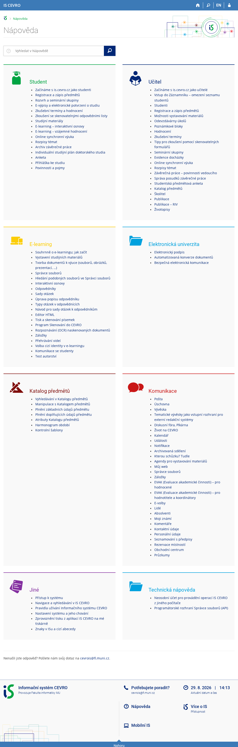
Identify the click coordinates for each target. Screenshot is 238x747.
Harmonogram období (52, 425)
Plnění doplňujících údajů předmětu (63, 414)
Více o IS (199, 706)
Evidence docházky (169, 157)
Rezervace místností (169, 544)
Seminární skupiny (168, 152)
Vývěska (160, 409)
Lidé (157, 508)
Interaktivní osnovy (50, 283)
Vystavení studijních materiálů (59, 257)
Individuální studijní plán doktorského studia (70, 152)
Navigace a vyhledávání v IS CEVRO (62, 603)
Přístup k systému (49, 598)
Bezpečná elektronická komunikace (181, 262)
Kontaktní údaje (166, 529)
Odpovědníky (45, 288)
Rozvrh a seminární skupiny (57, 100)
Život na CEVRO (166, 430)
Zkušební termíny (168, 136)
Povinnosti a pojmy (50, 168)
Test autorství (45, 356)
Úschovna (161, 404)
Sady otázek (44, 294)
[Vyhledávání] (208, 5)
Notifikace (162, 445)
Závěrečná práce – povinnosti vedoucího (185, 173)
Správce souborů (48, 273)
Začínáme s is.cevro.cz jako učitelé (181, 90)
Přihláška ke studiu (50, 163)
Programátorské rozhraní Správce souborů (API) (191, 608)
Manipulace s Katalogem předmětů (62, 404)
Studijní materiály (49, 121)
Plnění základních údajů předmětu (62, 409)
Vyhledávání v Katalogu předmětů (61, 399)
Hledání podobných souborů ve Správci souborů (72, 278)
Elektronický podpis (169, 252)
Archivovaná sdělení (170, 451)
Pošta (158, 399)
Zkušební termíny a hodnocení (59, 110)
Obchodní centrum (169, 549)
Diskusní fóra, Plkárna (171, 425)
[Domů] (198, 5)
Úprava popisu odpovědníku (57, 299)
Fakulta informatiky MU (45, 693)
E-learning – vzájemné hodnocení (61, 131)
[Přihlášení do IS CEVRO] (229, 5)
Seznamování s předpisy (173, 539)
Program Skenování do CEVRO (58, 325)
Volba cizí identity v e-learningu (59, 346)
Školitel (159, 194)
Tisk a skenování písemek (55, 320)
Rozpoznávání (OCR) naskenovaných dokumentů (72, 330)
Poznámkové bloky (168, 126)
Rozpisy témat (46, 142)
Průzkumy (162, 555)
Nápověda (20, 18)
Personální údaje (167, 534)
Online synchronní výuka (54, 136)
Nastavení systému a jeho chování (61, 613)
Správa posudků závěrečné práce (180, 178)
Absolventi (162, 513)
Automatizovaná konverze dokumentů (183, 257)
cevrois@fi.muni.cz (94, 658)
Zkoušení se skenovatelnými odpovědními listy (71, 116)
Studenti (161, 105)
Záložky (41, 335)
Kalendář (161, 435)
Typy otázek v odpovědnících (57, 304)
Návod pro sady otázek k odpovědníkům (66, 309)
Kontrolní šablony (49, 430)
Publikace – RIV (166, 204)
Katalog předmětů (168, 188)
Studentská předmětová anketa (178, 183)
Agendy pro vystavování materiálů (180, 461)
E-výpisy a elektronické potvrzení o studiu (67, 105)
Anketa (40, 157)
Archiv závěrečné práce (53, 147)
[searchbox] (58, 51)
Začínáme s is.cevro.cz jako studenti (63, 90)
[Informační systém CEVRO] (5, 18)
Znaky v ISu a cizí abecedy (55, 629)
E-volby (159, 503)
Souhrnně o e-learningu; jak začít (61, 252)
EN (218, 5)
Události (160, 440)
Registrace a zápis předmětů (57, 95)
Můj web (161, 466)
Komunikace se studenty (54, 351)
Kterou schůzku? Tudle (172, 456)
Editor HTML (44, 314)
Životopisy (162, 209)
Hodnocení (162, 131)
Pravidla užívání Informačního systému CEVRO (71, 608)
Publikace (161, 199)
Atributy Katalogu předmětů (57, 419)
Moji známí (163, 518)
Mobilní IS (140, 725)
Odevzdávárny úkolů (170, 121)
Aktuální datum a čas (204, 693)
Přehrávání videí (48, 340)
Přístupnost (198, 711)
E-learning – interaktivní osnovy (59, 126)
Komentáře (163, 523)
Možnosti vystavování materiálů (178, 116)
